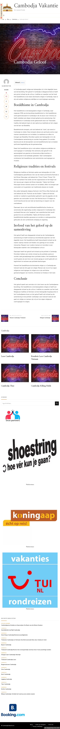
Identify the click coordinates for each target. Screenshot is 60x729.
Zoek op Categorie (40, 724)
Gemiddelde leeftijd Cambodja (10, 630)
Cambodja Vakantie (36, 5)
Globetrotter (6, 86)
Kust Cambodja (5, 674)
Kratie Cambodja (6, 689)
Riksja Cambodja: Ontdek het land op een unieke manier (18, 694)
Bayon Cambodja (6, 645)
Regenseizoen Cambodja (8, 664)
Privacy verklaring (37, 726)
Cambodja (30, 57)
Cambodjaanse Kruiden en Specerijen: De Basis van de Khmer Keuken (21, 625)
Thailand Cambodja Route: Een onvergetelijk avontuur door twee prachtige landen (26, 650)
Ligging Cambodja (6, 679)
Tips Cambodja (5, 684)
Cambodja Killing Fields (41, 386)
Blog (31, 724)
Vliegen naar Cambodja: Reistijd (10, 655)
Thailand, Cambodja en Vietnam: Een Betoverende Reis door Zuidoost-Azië (23, 640)
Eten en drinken (5, 623)
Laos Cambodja (7, 356)
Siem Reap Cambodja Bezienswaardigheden (14, 635)
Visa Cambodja (5, 669)
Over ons (50, 724)
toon (22, 82)
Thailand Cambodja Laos (8, 659)
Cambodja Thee (7, 386)
